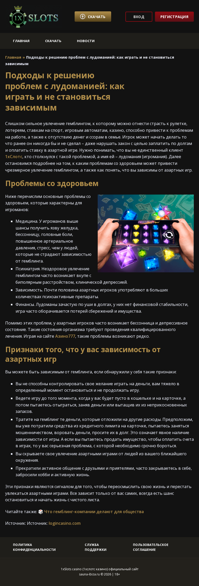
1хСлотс (13, 156)
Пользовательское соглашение (150, 547)
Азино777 (65, 336)
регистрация (174, 16)
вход (138, 16)
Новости (86, 40)
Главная (21, 40)
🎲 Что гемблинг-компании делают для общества (91, 511)
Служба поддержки (95, 547)
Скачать (53, 40)
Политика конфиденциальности (34, 547)
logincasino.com (65, 523)
